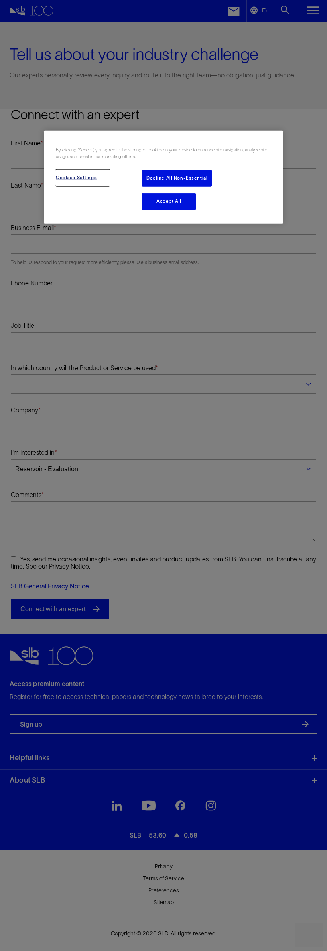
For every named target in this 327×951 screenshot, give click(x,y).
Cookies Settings (76, 177)
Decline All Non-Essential (176, 178)
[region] (163, 177)
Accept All (168, 201)
